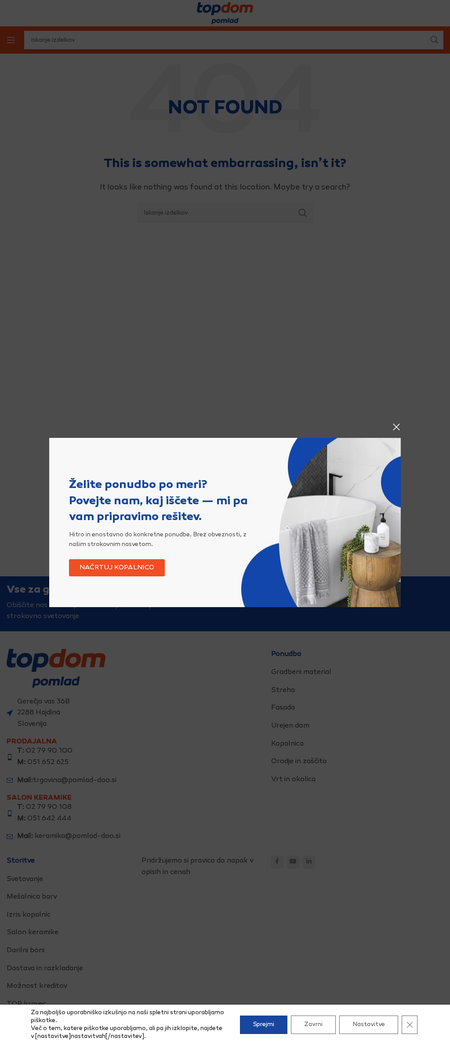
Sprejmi (263, 1024)
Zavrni (313, 1024)
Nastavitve (368, 1024)
